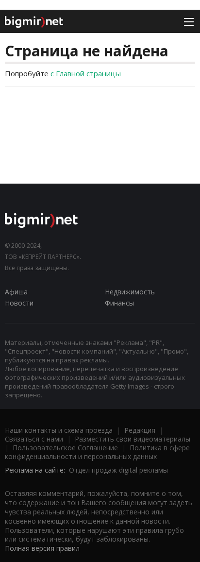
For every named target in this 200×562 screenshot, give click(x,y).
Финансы (119, 302)
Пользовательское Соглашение (65, 447)
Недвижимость (130, 291)
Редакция (139, 430)
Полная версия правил (42, 548)
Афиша (16, 291)
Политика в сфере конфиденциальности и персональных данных (97, 452)
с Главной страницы (85, 73)
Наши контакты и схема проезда (59, 430)
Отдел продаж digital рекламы (118, 470)
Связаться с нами (34, 438)
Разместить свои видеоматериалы (132, 438)
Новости (19, 302)
